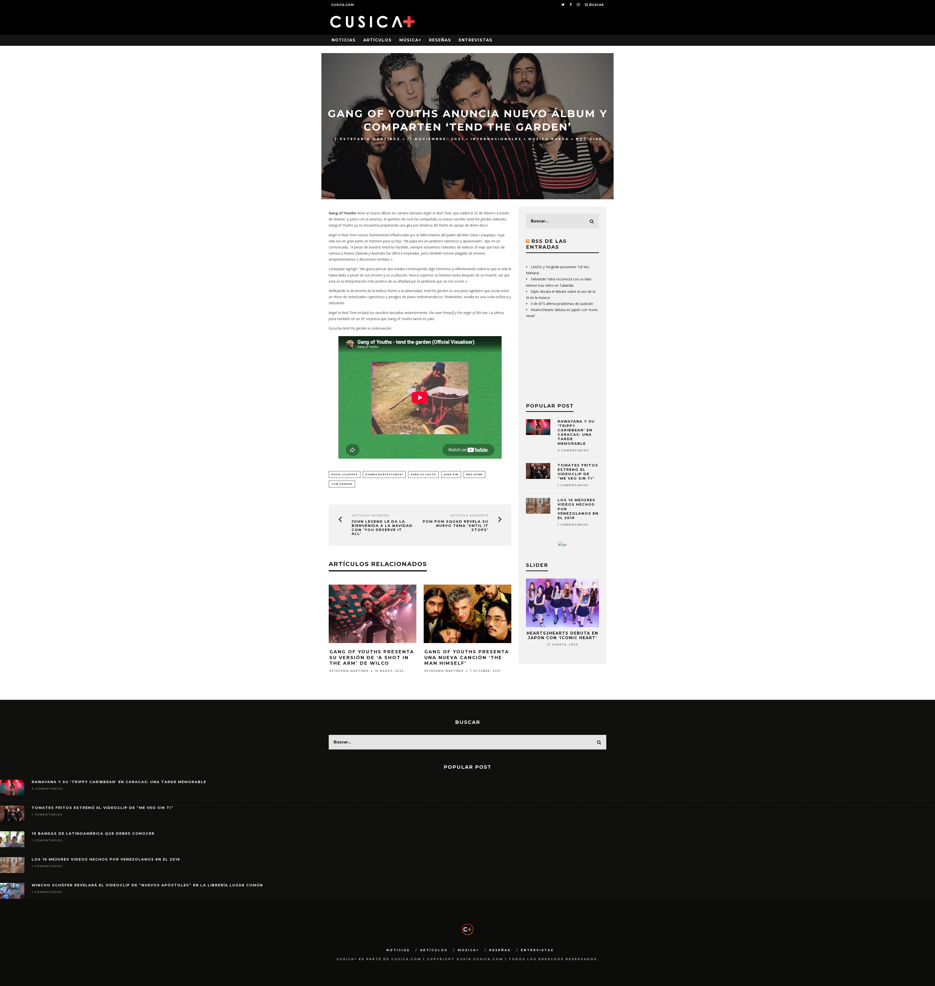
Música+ (410, 40)
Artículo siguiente (469, 515)
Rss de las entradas (546, 244)
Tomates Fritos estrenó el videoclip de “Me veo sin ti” (578, 472)
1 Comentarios (573, 485)
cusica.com (342, 5)
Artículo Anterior (370, 515)
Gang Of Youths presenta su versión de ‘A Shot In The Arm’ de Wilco (371, 657)
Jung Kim (451, 474)
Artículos (377, 40)
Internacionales (496, 139)
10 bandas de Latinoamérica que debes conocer (93, 833)
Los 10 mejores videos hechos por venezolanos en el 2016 (106, 859)
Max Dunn (474, 474)
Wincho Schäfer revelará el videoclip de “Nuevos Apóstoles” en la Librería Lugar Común (147, 885)
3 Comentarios (573, 450)
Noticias (344, 40)
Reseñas (440, 40)
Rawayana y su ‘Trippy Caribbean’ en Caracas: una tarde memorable (576, 432)
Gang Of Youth (423, 474)
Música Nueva (548, 139)
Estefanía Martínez (370, 139)
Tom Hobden (341, 483)
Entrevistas (476, 40)
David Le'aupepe (344, 474)
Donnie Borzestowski (384, 474)
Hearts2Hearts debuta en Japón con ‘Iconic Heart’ (562, 635)
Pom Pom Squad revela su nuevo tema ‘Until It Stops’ (455, 526)
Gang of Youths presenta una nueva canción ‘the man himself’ (466, 657)
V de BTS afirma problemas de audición (562, 303)
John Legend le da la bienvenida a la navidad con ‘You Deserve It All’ (382, 528)
